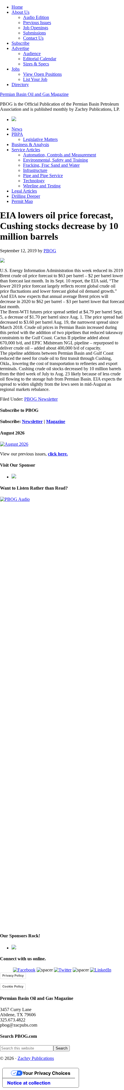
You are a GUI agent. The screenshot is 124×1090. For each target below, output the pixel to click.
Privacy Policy (13, 975)
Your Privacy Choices (46, 1073)
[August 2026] (14, 444)
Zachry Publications (36, 1058)
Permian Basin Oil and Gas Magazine (34, 94)
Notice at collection (28, 1083)
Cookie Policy (12, 986)
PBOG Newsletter (41, 399)
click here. (58, 453)
